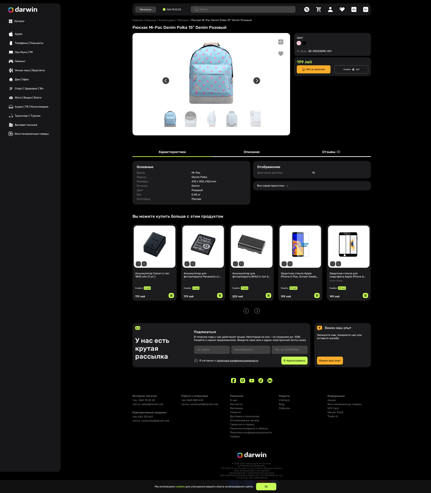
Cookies (235, 436)
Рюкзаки (183, 20)
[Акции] (306, 9)
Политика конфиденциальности (251, 432)
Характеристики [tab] (172, 152)
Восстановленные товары (344, 404)
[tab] (16, 21)
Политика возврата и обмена (249, 428)
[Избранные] (342, 9)
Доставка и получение (244, 416)
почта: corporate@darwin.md (150, 420)
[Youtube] (251, 381)
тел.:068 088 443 (192, 400)
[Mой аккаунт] (330, 9)
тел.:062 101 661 (142, 416)
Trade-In (332, 416)
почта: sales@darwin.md (147, 404)
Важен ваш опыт (330, 360)
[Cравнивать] (353, 9)
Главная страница (144, 20)
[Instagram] (242, 380)
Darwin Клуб (335, 412)
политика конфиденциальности (237, 360)
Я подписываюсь (294, 360)
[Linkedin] (269, 380)
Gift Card (333, 408)
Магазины (236, 408)
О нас (233, 400)
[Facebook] (233, 380)
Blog (282, 404)
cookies (180, 486)
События (284, 408)
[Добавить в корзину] (171, 295)
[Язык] (365, 9)
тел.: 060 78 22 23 (143, 400)
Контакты (236, 404)
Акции (331, 400)
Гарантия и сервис (242, 424)
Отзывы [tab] (331, 152)
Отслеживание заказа (244, 420)
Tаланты (235, 412)
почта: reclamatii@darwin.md (199, 404)
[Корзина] (318, 9)
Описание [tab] (252, 152)
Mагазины (145, 9)
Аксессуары (167, 20)
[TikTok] (260, 380)
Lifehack (284, 400)
